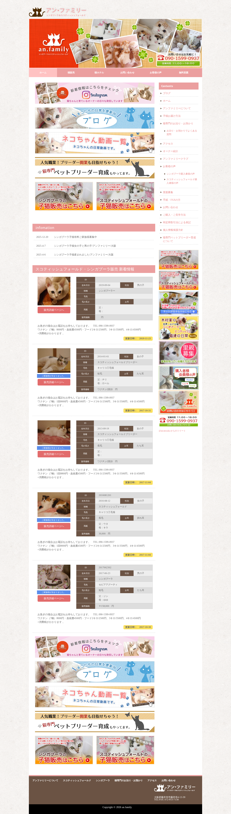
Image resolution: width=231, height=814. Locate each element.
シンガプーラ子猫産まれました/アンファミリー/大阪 (75, 254)
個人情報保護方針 (173, 230)
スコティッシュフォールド (77, 780)
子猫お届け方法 (172, 116)
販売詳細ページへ (54, 310)
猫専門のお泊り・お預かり (178, 123)
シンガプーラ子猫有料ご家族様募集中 (66, 237)
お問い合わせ (127, 72)
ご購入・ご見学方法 (174, 214)
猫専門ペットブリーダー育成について (179, 239)
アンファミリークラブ (175, 158)
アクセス (168, 143)
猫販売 (71, 72)
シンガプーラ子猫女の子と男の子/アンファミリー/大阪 (76, 245)
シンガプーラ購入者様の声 (181, 173)
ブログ (167, 93)
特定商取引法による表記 (177, 222)
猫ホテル (99, 72)
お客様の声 (156, 72)
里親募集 (168, 192)
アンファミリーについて (177, 108)
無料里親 (183, 72)
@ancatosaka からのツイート (172, 431)
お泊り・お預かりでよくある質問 (182, 132)
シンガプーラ (103, 780)
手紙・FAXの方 (171, 200)
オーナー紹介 (170, 151)
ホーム (43, 72)
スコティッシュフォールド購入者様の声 (182, 181)
